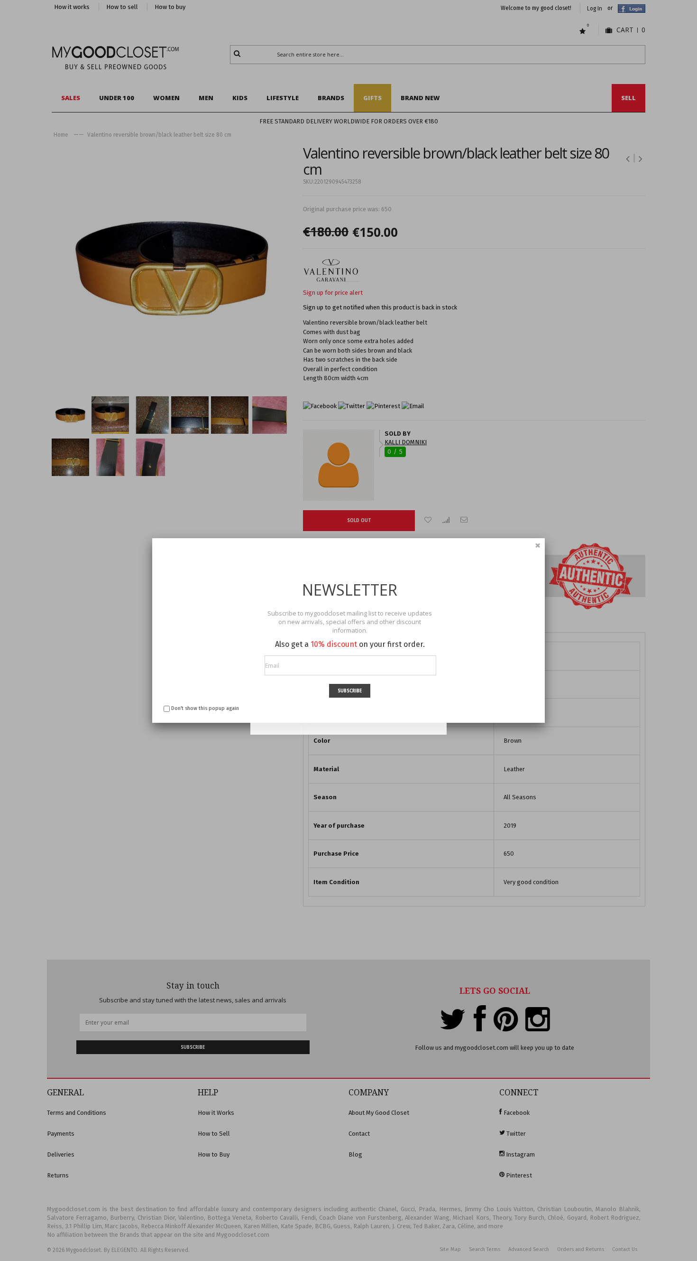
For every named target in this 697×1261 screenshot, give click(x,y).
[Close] (537, 545)
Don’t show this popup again (205, 708)
